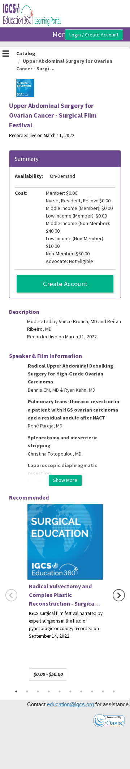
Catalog (25, 53)
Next (119, 595)
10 (113, 691)
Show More (65, 480)
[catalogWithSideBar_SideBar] (5, 54)
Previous (11, 595)
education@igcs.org (70, 704)
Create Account (65, 284)
